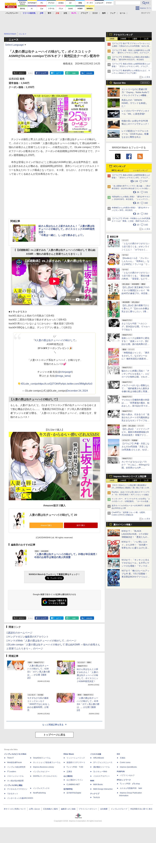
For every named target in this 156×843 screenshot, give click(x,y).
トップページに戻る (54, 734)
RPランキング (117, 170)
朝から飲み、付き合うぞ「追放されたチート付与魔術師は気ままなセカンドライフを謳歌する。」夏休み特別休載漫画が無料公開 (135, 420)
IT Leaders (11, 771)
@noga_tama (62, 376)
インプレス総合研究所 (16, 767)
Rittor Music (69, 754)
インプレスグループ (119, 809)
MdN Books (98, 784)
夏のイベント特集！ (123, 524)
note (74, 73)
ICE (118, 754)
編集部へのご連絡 (68, 809)
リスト (30, 73)
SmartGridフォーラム (42, 758)
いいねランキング (140, 170)
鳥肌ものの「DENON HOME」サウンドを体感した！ (134, 103)
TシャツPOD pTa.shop (130, 784)
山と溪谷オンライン (75, 780)
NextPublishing (39, 793)
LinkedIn (89, 73)
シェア (43, 73)
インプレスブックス (41, 788)
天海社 (122, 758)
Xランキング (119, 166)
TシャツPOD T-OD (75, 767)
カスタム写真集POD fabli (131, 788)
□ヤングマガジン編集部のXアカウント (27, 636)
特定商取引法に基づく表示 (141, 809)
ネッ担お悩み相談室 (15, 781)
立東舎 (69, 771)
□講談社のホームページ (19, 632)
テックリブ (94, 794)
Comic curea (125, 762)
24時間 (123, 39)
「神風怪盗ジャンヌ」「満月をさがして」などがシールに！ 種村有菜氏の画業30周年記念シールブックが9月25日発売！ (135, 358)
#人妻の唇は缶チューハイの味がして (55, 340)
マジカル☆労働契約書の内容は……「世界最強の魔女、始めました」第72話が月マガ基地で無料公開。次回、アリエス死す (136, 406)
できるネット (12, 794)
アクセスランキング (123, 34)
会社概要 (104, 809)
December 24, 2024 (77, 390)
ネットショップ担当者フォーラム (46, 762)
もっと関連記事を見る (53, 724)
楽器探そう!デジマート (76, 762)
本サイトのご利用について (15, 809)
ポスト (21, 73)
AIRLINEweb (98, 758)
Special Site (119, 83)
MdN (92, 781)
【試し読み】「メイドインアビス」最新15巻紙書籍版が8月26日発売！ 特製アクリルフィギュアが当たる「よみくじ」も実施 (135, 435)
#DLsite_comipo (29, 383)
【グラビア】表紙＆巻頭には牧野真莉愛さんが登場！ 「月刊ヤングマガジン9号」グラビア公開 (131, 66)
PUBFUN (121, 771)
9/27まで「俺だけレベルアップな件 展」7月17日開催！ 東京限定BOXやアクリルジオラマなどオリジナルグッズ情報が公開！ (135, 576)
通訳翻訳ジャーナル (101, 767)
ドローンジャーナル (15, 776)
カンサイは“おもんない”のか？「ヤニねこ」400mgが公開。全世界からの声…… (136, 464)
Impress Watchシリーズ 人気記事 (129, 476)
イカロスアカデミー (101, 776)
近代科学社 (68, 789)
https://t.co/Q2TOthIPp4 (50, 383)
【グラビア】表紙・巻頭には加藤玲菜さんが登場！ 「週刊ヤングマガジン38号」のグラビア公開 (131, 53)
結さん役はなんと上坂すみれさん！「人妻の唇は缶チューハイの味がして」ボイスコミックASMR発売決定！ (87, 675)
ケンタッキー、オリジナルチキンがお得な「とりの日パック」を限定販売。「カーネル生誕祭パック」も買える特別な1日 (131, 501)
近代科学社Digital (74, 793)
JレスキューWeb (100, 771)
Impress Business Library (43, 767)
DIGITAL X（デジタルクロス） (45, 776)
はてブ (58, 73)
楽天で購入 (81, 525)
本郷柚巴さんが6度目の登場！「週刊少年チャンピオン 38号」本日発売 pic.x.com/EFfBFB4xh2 (130, 210)
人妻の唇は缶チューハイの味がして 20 (53, 514)
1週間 (134, 39)
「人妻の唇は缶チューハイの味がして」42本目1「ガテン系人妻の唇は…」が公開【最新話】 (38, 671)
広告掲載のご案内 (50, 809)
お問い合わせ (34, 809)
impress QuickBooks (128, 767)
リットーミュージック (76, 758)
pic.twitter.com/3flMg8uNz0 (77, 383)
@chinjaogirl (65, 372)
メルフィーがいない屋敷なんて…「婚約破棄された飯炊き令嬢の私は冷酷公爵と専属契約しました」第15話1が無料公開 (135, 391)
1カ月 (146, 39)
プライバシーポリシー (88, 809)
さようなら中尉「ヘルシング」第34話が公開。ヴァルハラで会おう (136, 326)
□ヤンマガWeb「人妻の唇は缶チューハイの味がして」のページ (41, 640)
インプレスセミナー (41, 771)
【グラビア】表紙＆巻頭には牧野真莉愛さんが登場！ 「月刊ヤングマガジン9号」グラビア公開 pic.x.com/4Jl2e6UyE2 (131, 177)
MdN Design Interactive (103, 789)
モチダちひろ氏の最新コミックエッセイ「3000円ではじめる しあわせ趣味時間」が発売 (38, 704)
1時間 (112, 39)
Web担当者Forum (14, 762)
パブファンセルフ (127, 775)
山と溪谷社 (68, 776)
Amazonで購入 (46, 525)
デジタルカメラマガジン (17, 789)
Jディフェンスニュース (102, 762)
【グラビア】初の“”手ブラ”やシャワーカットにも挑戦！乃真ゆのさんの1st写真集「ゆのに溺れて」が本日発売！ (131, 46)
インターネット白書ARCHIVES (20, 798)
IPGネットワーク (124, 780)
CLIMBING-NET (73, 784)
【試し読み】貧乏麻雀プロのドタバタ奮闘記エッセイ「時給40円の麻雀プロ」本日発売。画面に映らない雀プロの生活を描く (135, 293)
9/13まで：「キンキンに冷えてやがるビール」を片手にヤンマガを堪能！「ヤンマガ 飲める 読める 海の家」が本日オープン (135, 566)
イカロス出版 (95, 754)
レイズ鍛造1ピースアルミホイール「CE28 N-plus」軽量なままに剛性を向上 (135, 134)
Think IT (10, 758)
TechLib (96, 797)
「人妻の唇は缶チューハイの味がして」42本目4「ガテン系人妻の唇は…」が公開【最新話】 (88, 704)
